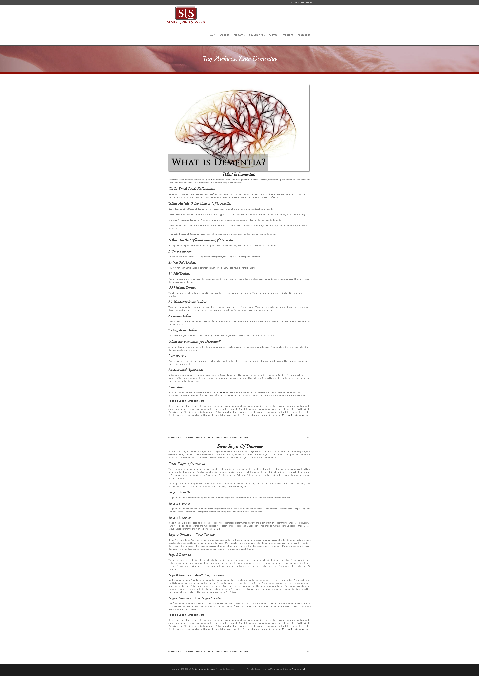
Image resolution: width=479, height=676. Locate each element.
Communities (256, 35)
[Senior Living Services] (186, 15)
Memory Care (177, 651)
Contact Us (304, 35)
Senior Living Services (205, 669)
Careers (273, 35)
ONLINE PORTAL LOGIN (301, 2)
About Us (224, 35)
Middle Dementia (223, 651)
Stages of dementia (241, 651)
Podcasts (288, 35)
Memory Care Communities (295, 415)
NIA (212, 179)
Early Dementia (195, 651)
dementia (223, 392)
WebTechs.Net (298, 669)
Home (212, 35)
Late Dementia (209, 651)
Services (238, 35)
